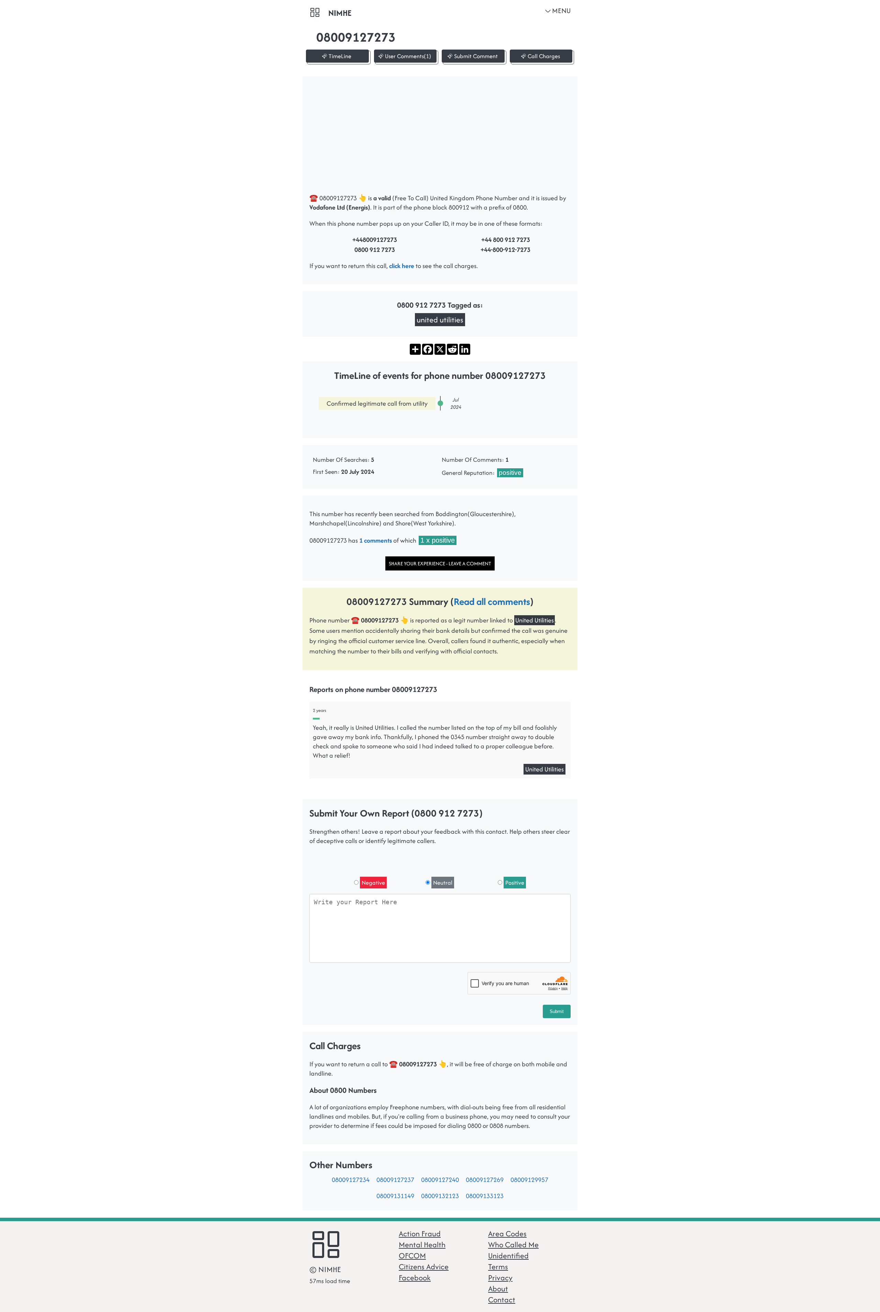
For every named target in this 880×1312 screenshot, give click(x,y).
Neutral (442, 882)
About (498, 1288)
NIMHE (339, 13)
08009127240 (440, 1179)
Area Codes (507, 1233)
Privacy (500, 1277)
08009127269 (485, 1179)
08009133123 (485, 1196)
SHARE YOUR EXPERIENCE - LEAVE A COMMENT (440, 563)
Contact (501, 1299)
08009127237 (395, 1179)
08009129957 (529, 1179)
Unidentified (508, 1255)
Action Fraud (420, 1233)
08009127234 (351, 1179)
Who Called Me (513, 1244)
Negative (373, 882)
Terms (498, 1266)
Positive (514, 882)
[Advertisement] (440, 138)
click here (401, 265)
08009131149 (395, 1196)
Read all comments (492, 601)
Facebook (415, 1277)
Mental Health (422, 1244)
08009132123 (440, 1196)
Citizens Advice (424, 1266)
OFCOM (412, 1255)
